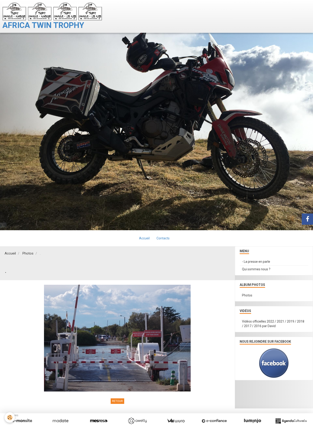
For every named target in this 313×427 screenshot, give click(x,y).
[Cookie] (10, 417)
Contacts (163, 238)
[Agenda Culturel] (291, 420)
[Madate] (60, 420)
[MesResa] (99, 420)
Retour (117, 401)
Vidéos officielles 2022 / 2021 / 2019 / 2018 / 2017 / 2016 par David (273, 324)
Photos (27, 253)
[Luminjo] (252, 420)
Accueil (144, 238)
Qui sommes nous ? (256, 269)
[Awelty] (137, 420)
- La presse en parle (256, 261)
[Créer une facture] (176, 420)
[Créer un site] (22, 420)
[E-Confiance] (214, 420)
